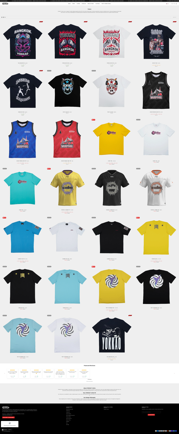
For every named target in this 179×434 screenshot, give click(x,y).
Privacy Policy (68, 416)
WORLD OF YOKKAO (91, 3)
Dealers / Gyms (106, 409)
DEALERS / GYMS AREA (8, 417)
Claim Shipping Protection (70, 415)
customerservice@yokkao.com (7, 414)
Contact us (68, 412)
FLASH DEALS (98, 3)
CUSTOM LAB (84, 3)
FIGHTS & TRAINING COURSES (106, 3)
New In (69, 3)
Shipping (67, 421)
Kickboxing (68, 410)
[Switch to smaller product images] (3, 17)
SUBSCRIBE (151, 414)
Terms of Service (69, 418)
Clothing (78, 3)
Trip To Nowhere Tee (22, 356)
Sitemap (67, 424)
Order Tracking (68, 413)
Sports (73, 3)
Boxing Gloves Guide (69, 409)
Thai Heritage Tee (112, 356)
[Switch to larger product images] (1, 17)
